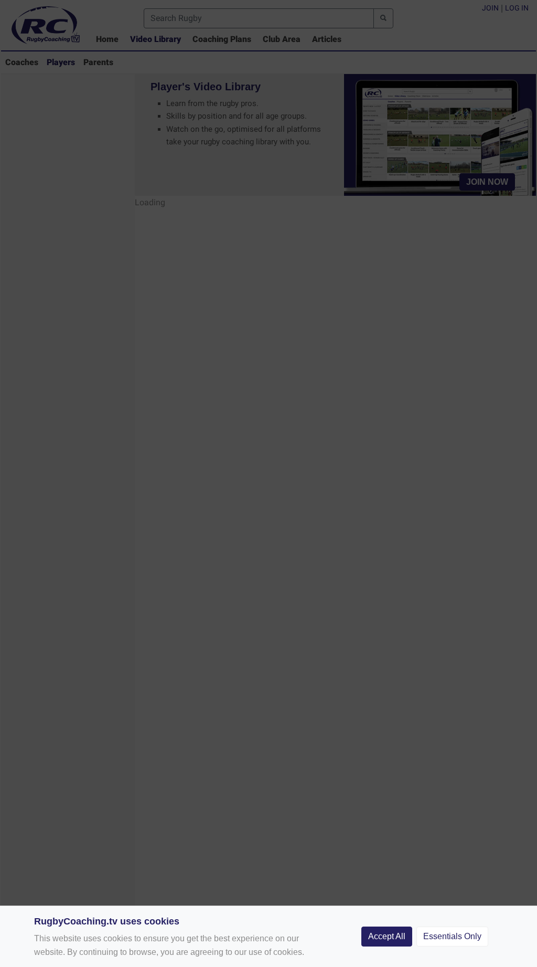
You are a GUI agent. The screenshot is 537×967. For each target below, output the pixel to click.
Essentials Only (452, 936)
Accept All (386, 936)
